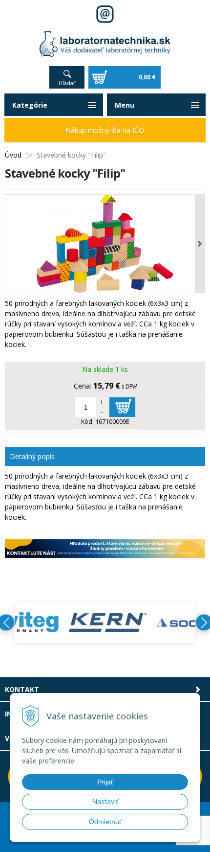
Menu (124, 105)
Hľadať (67, 83)
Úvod (13, 155)
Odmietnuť (105, 822)
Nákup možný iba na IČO (104, 130)
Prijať (105, 782)
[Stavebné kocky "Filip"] (105, 243)
